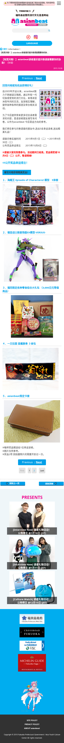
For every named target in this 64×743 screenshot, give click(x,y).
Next (39, 78)
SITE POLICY (32, 720)
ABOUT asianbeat (32, 728)
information (14, 49)
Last (42, 470)
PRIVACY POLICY (32, 724)
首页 (5, 49)
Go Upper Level (12, 484)
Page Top (51, 484)
